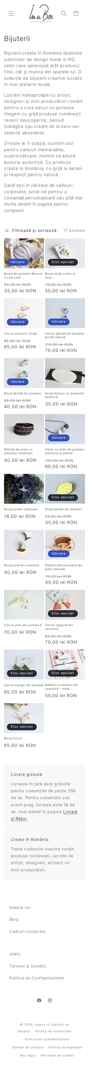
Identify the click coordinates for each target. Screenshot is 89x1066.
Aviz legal (27, 1055)
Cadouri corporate (27, 931)
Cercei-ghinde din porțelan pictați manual (64, 335)
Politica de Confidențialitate (36, 978)
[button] (11, 13)
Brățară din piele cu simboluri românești (18, 451)
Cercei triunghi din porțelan (24, 685)
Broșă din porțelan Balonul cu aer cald (23, 275)
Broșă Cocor (13, 738)
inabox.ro (42, 1024)
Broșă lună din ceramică (21, 565)
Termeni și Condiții (27, 966)
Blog (13, 919)
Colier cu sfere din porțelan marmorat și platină (65, 451)
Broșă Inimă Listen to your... (60, 275)
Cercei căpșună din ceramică (59, 627)
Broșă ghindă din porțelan (22, 393)
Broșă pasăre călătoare (21, 509)
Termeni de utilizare (27, 1047)
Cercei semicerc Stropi (20, 333)
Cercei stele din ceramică (22, 625)
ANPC (15, 954)
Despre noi (20, 907)
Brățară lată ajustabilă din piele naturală (64, 567)
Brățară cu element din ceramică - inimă (61, 686)
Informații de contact (58, 1055)
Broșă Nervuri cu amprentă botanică (64, 395)
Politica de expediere (66, 1047)
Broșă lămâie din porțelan (63, 509)
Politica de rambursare (53, 1031)
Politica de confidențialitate (47, 1039)
